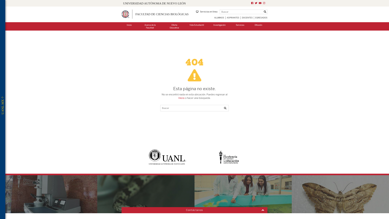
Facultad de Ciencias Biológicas (162, 14)
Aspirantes (233, 18)
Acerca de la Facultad (150, 26)
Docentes (247, 18)
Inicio (129, 25)
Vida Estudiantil (196, 25)
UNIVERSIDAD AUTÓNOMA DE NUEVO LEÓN (154, 3)
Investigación (219, 25)
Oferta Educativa (174, 26)
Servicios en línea (208, 11)
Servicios (240, 25)
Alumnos (219, 18)
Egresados (261, 18)
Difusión (258, 25)
